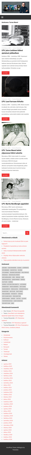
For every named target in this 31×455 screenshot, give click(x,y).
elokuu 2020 (7, 399)
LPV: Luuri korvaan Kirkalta (12, 101)
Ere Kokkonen (5, 270)
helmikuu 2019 (8, 418)
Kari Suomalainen (6, 277)
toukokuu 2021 (8, 392)
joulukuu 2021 (8, 390)
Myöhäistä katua (23, 289)
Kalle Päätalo (25, 272)
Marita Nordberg (14, 286)
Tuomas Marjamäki (17, 48)
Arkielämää (7, 335)
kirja (13, 277)
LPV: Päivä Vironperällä (17, 311)
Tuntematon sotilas (7, 301)
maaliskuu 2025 (8, 368)
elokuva (19, 267)
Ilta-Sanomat (5, 272)
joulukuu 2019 (8, 406)
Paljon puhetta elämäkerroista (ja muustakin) (16, 260)
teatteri (18, 298)
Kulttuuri (6, 340)
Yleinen (6, 356)
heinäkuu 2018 (8, 434)
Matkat (6, 344)
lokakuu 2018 (8, 427)
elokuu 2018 (7, 432)
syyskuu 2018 (7, 430)
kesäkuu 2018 (8, 437)
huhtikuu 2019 (8, 413)
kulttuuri (4, 282)
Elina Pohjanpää (12, 267)
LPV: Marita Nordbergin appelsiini (15, 204)
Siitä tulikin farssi (7, 296)
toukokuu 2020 (8, 401)
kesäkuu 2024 (8, 371)
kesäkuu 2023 (8, 380)
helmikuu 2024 (8, 375)
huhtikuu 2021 (8, 394)
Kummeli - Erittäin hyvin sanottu (10, 284)
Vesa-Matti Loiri (6, 303)
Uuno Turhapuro (18, 301)
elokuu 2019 (7, 411)
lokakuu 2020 (8, 397)
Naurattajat (5, 291)
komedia (23, 279)
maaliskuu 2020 (8, 404)
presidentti (14, 293)
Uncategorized (8, 354)
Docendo (4, 267)
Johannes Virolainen (15, 272)
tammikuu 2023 (8, 383)
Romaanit (6, 347)
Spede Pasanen (6, 298)
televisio (24, 298)
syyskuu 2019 (7, 409)
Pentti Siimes (19, 291)
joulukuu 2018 (8, 423)
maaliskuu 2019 (8, 416)
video (12, 303)
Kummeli (11, 282)
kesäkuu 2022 (8, 387)
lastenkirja (23, 284)
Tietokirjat (6, 351)
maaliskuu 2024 (8, 373)
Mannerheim (5, 286)
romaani (20, 293)
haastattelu (13, 270)
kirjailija (18, 277)
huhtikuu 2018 (8, 439)
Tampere (13, 298)
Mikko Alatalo (14, 289)
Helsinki (20, 270)
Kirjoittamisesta (8, 337)
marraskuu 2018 (8, 425)
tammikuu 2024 (8, 378)
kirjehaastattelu (6, 279)
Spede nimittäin (17, 296)
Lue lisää (5, 73)
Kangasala (5, 274)
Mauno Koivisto (6, 289)
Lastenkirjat (7, 342)
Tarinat (6, 349)
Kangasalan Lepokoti (14, 274)
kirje (22, 277)
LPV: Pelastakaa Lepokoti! (19, 323)
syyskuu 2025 (7, 364)
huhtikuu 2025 (8, 366)
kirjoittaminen (15, 279)
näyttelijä (12, 291)
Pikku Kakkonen (6, 293)
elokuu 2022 (7, 385)
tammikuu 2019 (8, 420)
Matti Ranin (23, 286)
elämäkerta (26, 267)
